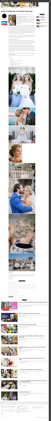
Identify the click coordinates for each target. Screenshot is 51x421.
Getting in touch (11, 274)
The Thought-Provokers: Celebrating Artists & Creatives (32, 336)
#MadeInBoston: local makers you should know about (32, 348)
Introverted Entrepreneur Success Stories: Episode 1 (33, 303)
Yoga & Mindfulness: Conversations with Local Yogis (32, 359)
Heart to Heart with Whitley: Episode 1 (29, 313)
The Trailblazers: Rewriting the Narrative (30, 369)
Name (9, 289)
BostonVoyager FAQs (24, 392)
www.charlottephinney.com (17, 60)
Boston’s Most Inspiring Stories (27, 324)
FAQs (47, 417)
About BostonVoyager (38, 417)
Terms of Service (44, 417)
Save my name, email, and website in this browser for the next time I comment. (16, 295)
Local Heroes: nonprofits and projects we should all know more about (33, 381)
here (13, 276)
